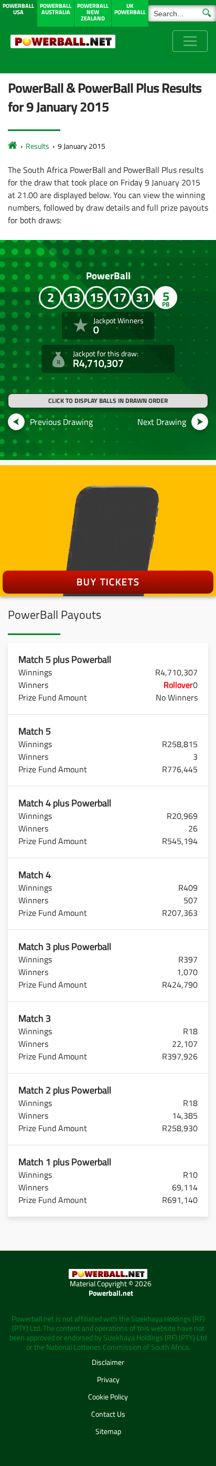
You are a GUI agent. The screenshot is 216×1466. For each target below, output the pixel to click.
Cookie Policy (108, 1396)
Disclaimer (108, 1361)
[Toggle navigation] (190, 41)
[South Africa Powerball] (62, 41)
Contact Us (108, 1413)
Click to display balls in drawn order (108, 401)
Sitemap (108, 1431)
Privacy (108, 1379)
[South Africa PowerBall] (12, 145)
